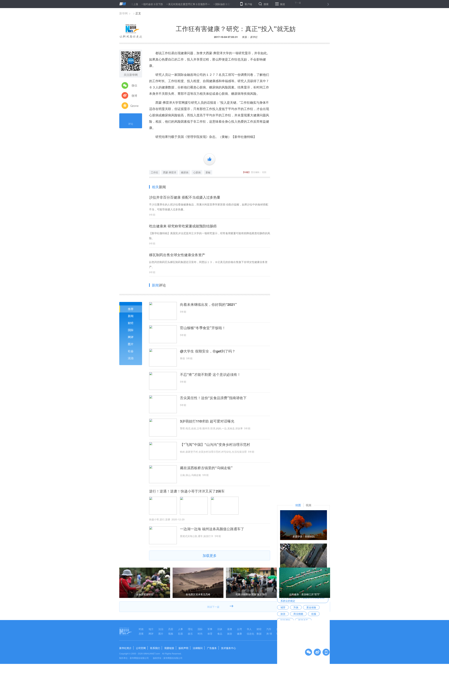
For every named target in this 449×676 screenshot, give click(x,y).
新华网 (123, 13)
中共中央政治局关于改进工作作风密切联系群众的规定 (302, 599)
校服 (313, 613)
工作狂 (154, 172)
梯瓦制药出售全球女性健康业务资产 (177, 254)
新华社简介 (125, 648)
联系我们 (155, 648)
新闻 (130, 316)
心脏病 (197, 172)
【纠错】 (246, 172)
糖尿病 (184, 172)
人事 (180, 629)
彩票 (180, 633)
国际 (130, 330)
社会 (130, 351)
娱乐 (190, 633)
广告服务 (212, 648)
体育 (209, 633)
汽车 (268, 629)
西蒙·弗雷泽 (169, 172)
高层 (170, 629)
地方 (151, 629)
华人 (249, 629)
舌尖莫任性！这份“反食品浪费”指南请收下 (213, 397)
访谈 (219, 629)
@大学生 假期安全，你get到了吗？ (207, 351)
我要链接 (169, 648)
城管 (282, 607)
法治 (130, 358)
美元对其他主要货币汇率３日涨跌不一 (170, 4)
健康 (239, 633)
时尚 (200, 633)
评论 (130, 123)
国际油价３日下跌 (206, 4)
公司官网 (141, 648)
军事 (209, 629)
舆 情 (269, 633)
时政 (141, 629)
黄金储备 (311, 607)
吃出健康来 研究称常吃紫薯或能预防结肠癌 (183, 225)
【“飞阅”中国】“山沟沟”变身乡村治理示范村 (215, 444)
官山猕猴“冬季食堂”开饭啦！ (203, 327)
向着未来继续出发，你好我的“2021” (208, 304)
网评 (130, 337)
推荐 (130, 309)
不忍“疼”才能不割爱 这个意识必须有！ (210, 374)
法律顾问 (198, 648)
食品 (219, 633)
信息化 (250, 633)
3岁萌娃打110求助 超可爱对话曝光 (207, 421)
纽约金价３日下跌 (134, 4)
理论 (190, 629)
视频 (170, 633)
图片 (130, 344)
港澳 (229, 629)
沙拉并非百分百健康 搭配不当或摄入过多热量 (184, 197)
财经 (130, 323)
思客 (141, 633)
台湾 (239, 629)
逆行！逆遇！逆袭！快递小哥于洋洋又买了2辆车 (187, 491)
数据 (259, 633)
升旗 (295, 607)
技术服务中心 (228, 648)
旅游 (282, 613)
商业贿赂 (298, 613)
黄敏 (208, 172)
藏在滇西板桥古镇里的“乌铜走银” (206, 467)
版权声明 (183, 648)
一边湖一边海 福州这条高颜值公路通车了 (212, 528)
